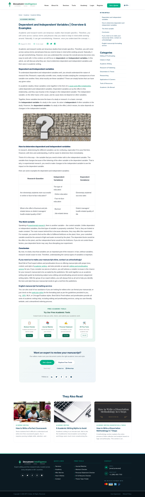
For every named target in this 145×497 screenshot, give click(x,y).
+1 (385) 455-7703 (115, 474)
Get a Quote (113, 5)
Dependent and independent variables (111, 18)
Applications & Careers (107, 79)
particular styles (38, 292)
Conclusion (105, 32)
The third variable (108, 28)
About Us (54, 5)
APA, (24, 295)
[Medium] (71, 377)
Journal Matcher (80, 466)
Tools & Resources (106, 83)
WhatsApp (70, 368)
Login (92, 5)
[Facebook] (55, 44)
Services (66, 5)
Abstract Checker (81, 469)
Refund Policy (127, 494)
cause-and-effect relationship (80, 86)
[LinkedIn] (48, 44)
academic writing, (40, 266)
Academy (83, 5)
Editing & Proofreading (107, 56)
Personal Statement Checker (85, 472)
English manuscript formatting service (112, 44)
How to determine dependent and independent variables (113, 24)
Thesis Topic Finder (82, 479)
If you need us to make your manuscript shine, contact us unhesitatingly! (111, 38)
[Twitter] (51, 44)
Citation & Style (105, 60)
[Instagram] (66, 377)
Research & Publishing (107, 68)
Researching (104, 75)
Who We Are (59, 472)
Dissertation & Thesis (107, 71)
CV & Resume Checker (83, 476)
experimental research (36, 225)
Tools (74, 5)
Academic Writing (36, 15)
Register (100, 5)
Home (46, 5)
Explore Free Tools (65, 362)
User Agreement (115, 494)
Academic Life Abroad (107, 87)
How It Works (59, 476)
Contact (58, 479)
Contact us (60, 368)
